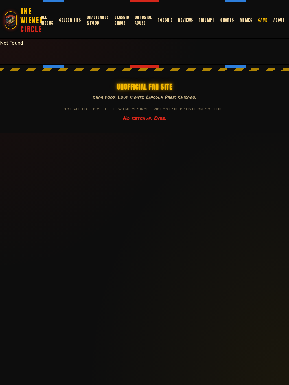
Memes (246, 20)
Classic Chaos (121, 20)
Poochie (164, 20)
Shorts (227, 20)
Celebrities (70, 20)
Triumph (206, 20)
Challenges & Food (98, 20)
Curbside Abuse (143, 20)
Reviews (185, 20)
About (278, 20)
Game (263, 20)
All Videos (47, 20)
